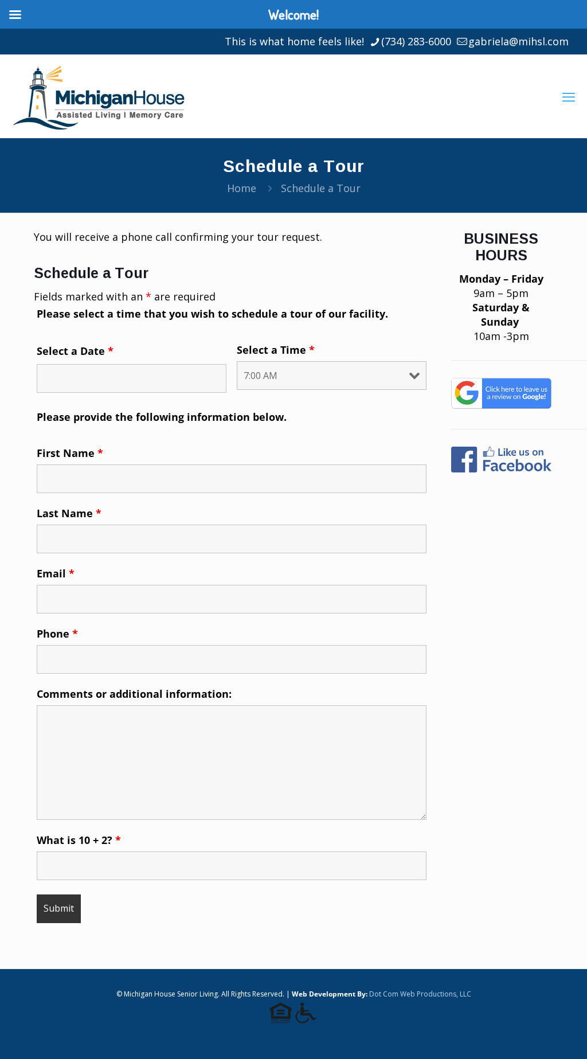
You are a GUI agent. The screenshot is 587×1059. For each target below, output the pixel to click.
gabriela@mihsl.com (518, 41)
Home (241, 188)
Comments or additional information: (134, 694)
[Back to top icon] (532, 1035)
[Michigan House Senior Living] (98, 96)
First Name (70, 453)
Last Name (69, 513)
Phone (57, 633)
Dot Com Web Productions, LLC (420, 994)
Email (56, 573)
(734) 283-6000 (416, 41)
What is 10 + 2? (79, 840)
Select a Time (276, 349)
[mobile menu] (568, 96)
